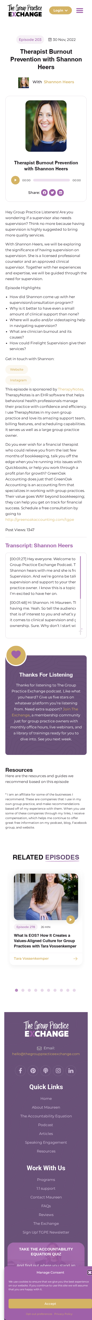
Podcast (46, 1125)
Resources (46, 1151)
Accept (50, 1304)
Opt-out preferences (39, 1314)
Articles (46, 1133)
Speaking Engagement (46, 1142)
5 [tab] (42, 990)
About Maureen (46, 1107)
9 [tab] (67, 990)
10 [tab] (74, 990)
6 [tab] (48, 990)
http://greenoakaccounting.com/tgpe (39, 519)
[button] (90, 1272)
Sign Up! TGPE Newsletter (46, 1232)
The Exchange (46, 1223)
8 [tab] (61, 990)
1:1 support (46, 1188)
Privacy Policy (63, 1314)
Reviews (46, 1215)
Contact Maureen (46, 1197)
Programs (46, 1179)
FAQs (46, 1206)
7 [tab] (54, 990)
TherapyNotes (70, 389)
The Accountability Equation (46, 1116)
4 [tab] (35, 990)
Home (46, 1098)
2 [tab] (22, 990)
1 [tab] (16, 990)
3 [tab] (29, 990)
